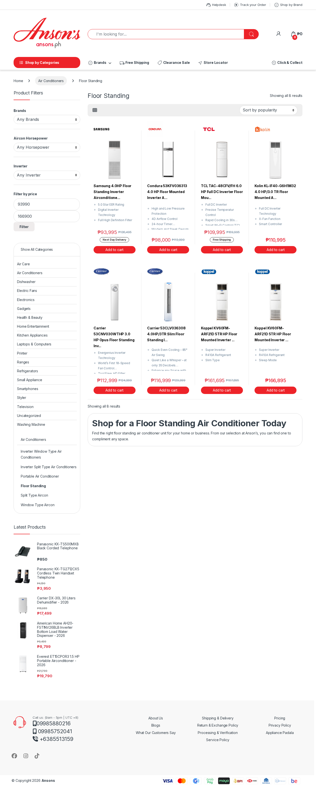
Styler (21, 397)
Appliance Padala (280, 733)
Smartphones (27, 389)
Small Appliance (29, 380)
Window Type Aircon (37, 505)
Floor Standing (33, 486)
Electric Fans (27, 290)
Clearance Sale (173, 63)
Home (18, 81)
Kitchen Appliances (32, 335)
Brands (97, 63)
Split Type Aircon (34, 495)
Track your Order (250, 5)
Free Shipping (134, 63)
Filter (24, 227)
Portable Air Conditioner (40, 476)
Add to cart (114, 250)
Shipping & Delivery (217, 718)
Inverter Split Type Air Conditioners (49, 467)
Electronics (25, 300)
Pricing (279, 718)
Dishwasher (26, 282)
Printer (22, 353)
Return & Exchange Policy (217, 725)
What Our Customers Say (156, 733)
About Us (155, 718)
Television (25, 407)
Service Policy (217, 740)
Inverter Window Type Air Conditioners (41, 454)
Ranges (23, 362)
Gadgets (24, 308)
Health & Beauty (29, 317)
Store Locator (213, 63)
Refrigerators (27, 371)
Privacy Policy (280, 725)
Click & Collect (286, 63)
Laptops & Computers (34, 344)
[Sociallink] (14, 756)
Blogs (155, 725)
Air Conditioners (51, 81)
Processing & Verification (218, 733)
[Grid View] (95, 110)
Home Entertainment (33, 326)
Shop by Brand (288, 5)
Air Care (23, 264)
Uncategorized (29, 415)
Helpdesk (216, 5)
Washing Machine (31, 424)
